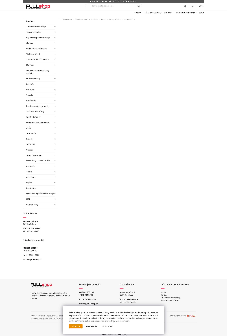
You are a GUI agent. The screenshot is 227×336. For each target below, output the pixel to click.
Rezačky (29, 139)
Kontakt (164, 295)
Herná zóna (31, 188)
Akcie (28, 128)
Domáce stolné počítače (111, 19)
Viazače (29, 150)
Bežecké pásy (32, 204)
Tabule (29, 172)
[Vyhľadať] (88, 6)
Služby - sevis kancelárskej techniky (37, 71)
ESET (28, 199)
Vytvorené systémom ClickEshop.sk (113, 335)
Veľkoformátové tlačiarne (37, 59)
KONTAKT (168, 13)
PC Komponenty (33, 78)
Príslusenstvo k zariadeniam (38, 122)
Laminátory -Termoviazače (38, 161)
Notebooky (31, 100)
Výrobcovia (67, 19)
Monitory (30, 65)
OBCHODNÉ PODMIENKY (185, 13)
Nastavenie (91, 326)
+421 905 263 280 (30, 248)
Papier (29, 183)
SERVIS (201, 13)
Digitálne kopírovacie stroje (38, 37)
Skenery (29, 43)
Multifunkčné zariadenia (36, 48)
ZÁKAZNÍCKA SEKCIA (152, 13)
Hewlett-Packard (81, 19)
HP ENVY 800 (128, 19)
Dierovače (30, 166)
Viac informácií (122, 321)
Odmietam (108, 326)
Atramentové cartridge (36, 26)
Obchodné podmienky (170, 297)
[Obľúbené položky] (192, 5)
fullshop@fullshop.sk (32, 259)
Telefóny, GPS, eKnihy (35, 111)
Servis (163, 292)
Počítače (30, 84)
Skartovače (31, 133)
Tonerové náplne (33, 32)
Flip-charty (31, 177)
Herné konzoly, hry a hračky (37, 106)
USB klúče (30, 89)
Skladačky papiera (34, 155)
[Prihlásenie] (185, 5)
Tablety (29, 95)
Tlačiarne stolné (33, 54)
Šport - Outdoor (33, 117)
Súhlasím (76, 326)
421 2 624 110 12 (30, 251)
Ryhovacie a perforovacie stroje (40, 193)
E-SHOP (138, 13)
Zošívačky (30, 144)
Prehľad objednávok (169, 300)
